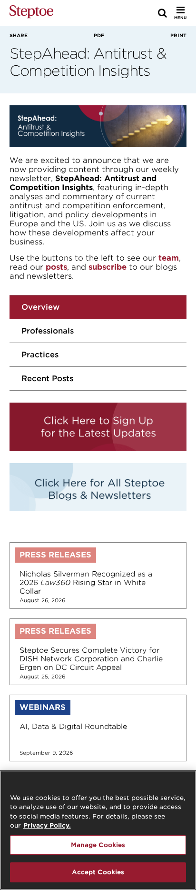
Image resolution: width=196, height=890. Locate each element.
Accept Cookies (98, 872)
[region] (98, 830)
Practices (40, 354)
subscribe (107, 267)
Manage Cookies (98, 845)
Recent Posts (47, 378)
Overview (40, 307)
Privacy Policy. (47, 825)
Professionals (47, 330)
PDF (99, 35)
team (168, 258)
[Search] (162, 12)
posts (56, 267)
